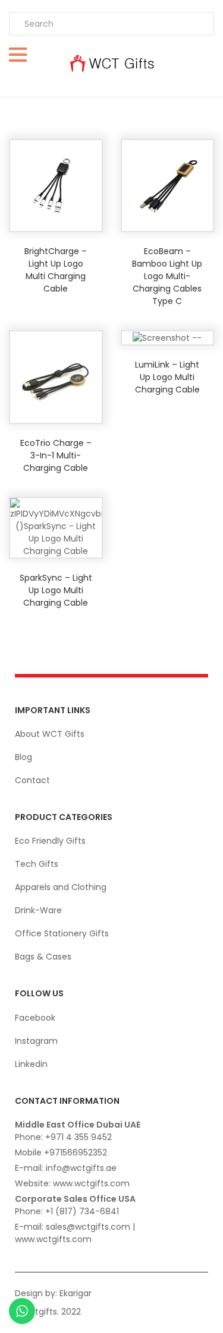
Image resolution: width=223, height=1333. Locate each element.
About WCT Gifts (49, 734)
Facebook (35, 1018)
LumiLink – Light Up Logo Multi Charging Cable (167, 377)
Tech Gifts (36, 864)
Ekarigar (75, 1293)
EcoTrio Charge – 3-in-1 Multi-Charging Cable (56, 455)
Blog (23, 757)
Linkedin (31, 1064)
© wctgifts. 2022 (47, 1312)
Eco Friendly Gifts (50, 841)
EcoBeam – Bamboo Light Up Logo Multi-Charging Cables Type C (167, 276)
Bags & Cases (43, 956)
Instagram (36, 1041)
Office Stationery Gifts (62, 933)
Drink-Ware (38, 910)
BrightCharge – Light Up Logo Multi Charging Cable (55, 270)
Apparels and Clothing (60, 887)
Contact (32, 780)
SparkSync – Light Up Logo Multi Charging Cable (56, 590)
